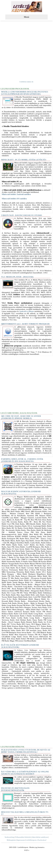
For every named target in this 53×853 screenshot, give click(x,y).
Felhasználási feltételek (23, 837)
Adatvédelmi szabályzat (40, 837)
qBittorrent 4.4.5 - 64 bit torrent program (25, 324)
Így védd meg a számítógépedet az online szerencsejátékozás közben (25, 773)
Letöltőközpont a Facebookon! (36, 840)
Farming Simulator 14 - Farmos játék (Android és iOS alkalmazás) (22, 460)
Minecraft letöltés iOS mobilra (14, 199)
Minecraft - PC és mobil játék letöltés (23, 160)
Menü (26, 17)
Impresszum (21, 840)
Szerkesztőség (9, 837)
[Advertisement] (26, 49)
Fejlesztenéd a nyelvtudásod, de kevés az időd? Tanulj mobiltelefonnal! (25, 751)
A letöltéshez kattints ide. (26, 82)
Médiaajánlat (11, 840)
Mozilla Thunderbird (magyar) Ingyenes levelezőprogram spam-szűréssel (24, 93)
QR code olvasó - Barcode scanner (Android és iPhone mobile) (21, 417)
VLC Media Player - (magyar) (17, 277)
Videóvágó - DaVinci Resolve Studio (21, 215)
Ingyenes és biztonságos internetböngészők (15, 789)
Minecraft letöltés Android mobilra (16, 194)
